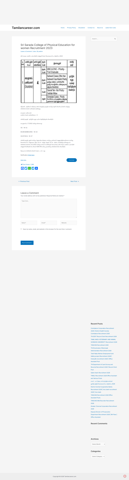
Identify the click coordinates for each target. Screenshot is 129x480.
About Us (100, 28)
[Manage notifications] (124, 476)
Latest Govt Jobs (110, 28)
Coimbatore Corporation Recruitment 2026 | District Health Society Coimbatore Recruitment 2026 (102, 330)
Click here (31, 155)
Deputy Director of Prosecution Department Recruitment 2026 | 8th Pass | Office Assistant (104, 414)
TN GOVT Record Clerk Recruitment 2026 (104, 336)
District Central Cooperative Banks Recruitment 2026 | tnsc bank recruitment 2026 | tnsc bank (104, 389)
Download (71, 160)
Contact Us (91, 28)
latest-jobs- (23, 160)
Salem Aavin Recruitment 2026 (100, 373)
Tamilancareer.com (26, 28)
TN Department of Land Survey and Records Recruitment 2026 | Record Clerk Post (104, 367)
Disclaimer (81, 28)
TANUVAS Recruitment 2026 (99, 345)
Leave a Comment (26, 51)
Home (62, 28)
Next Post (75, 181)
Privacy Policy (71, 28)
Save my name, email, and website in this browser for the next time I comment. (47, 229)
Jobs (34, 51)
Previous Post (24, 181)
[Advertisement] (52, 12)
